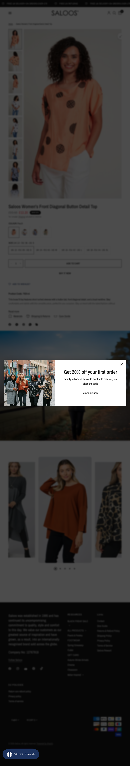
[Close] (121, 364)
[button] (90, 393)
